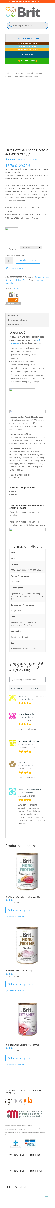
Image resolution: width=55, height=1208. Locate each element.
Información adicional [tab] (18, 320)
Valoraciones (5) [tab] (15, 324)
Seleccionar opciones (20, 910)
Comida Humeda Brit (25, 73)
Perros (13, 73)
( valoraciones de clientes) (27, 159)
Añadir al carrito (28, 260)
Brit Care (15, 288)
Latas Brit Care (15, 280)
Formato (12, 249)
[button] (15, 268)
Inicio (8, 73)
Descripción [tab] (13, 315)
